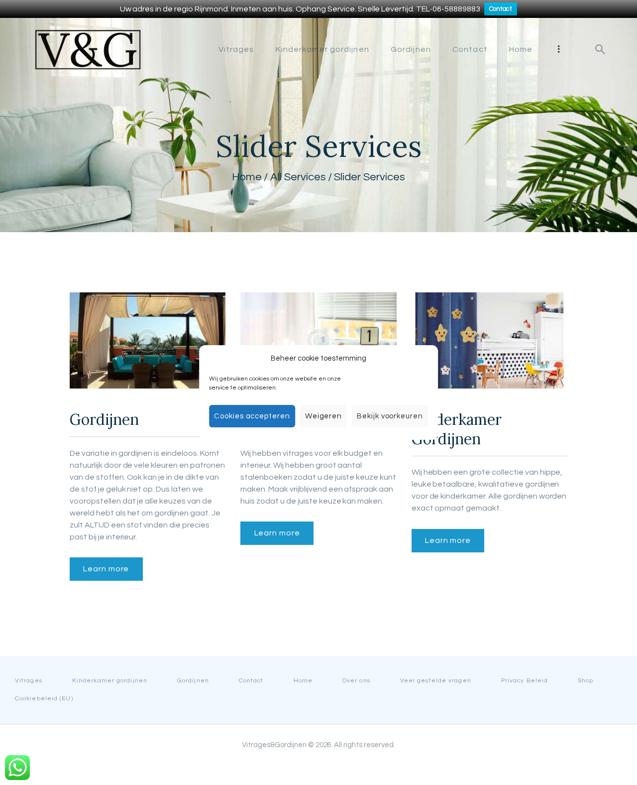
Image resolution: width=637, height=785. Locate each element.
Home (247, 177)
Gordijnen (104, 419)
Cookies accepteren (252, 416)
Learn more (106, 569)
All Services (298, 177)
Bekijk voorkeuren (390, 416)
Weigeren (323, 416)
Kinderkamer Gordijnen (457, 429)
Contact (501, 8)
